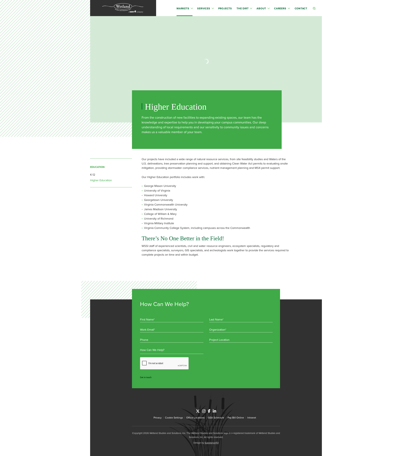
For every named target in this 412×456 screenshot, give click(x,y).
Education (97, 167)
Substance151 (212, 442)
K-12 (92, 175)
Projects (225, 8)
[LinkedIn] (214, 411)
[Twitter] (198, 411)
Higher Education (101, 180)
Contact (301, 8)
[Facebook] (209, 411)
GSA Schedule (216, 417)
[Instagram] (204, 411)
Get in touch (145, 377)
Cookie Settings (174, 417)
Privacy (158, 417)
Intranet (251, 417)
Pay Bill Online (236, 417)
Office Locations (195, 417)
